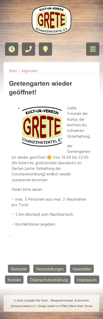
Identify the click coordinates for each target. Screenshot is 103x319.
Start (13, 70)
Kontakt (14, 279)
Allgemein (30, 70)
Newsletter (82, 268)
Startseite (19, 268)
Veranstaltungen (50, 268)
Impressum (87, 279)
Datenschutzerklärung (49, 279)
